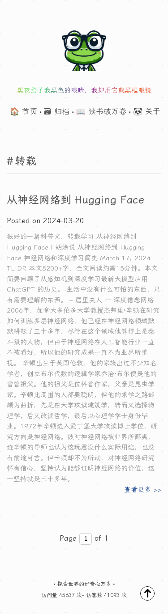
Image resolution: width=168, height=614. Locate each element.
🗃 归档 (56, 111)
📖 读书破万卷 (101, 111)
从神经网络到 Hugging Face (75, 200)
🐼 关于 (146, 111)
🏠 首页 (23, 111)
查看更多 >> (142, 490)
